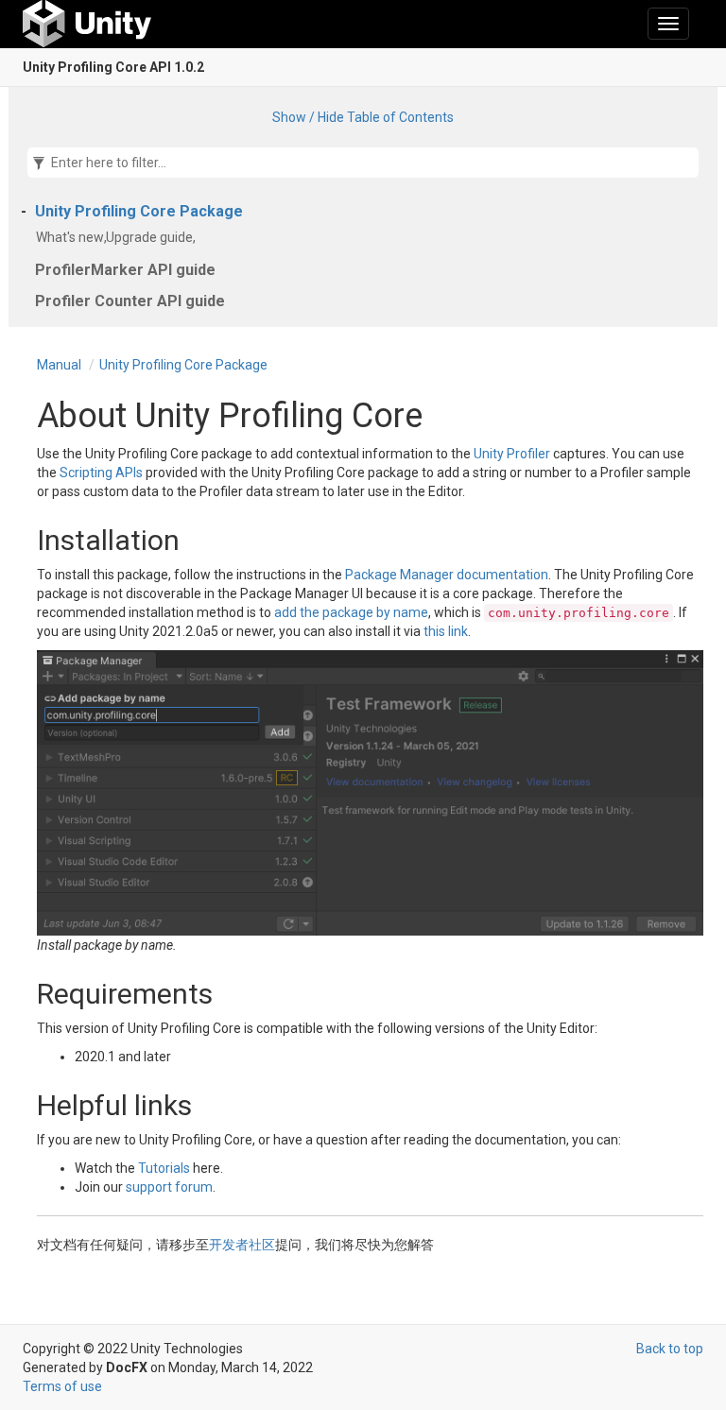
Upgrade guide (152, 237)
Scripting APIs (101, 472)
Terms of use (62, 1386)
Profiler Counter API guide (130, 301)
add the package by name (351, 612)
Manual (59, 364)
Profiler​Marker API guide (125, 270)
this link (446, 631)
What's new (73, 237)
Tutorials (164, 1168)
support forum (169, 1187)
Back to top (669, 1348)
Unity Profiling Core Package (139, 211)
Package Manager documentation (446, 574)
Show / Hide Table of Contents (363, 117)
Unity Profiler (512, 453)
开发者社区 (242, 1244)
